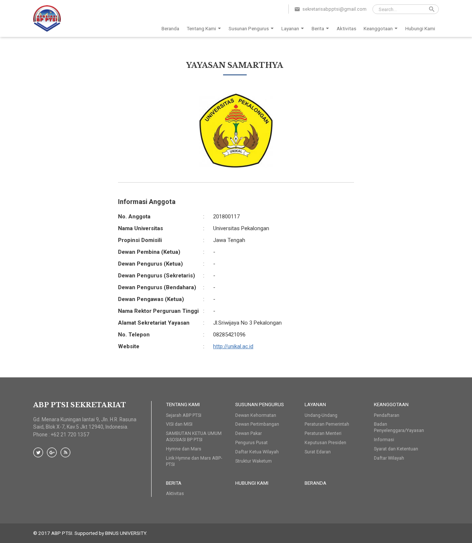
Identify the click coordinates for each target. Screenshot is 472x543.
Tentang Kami (201, 28)
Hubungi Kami (420, 28)
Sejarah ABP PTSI (183, 415)
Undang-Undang (321, 415)
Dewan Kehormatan (255, 415)
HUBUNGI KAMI (251, 483)
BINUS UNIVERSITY (125, 533)
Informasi (384, 439)
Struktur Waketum (253, 461)
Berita (318, 28)
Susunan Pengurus (249, 28)
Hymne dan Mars (183, 449)
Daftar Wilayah (389, 458)
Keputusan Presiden (325, 442)
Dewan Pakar (248, 433)
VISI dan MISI (179, 424)
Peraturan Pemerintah (327, 424)
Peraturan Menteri (323, 433)
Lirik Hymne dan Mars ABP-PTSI (194, 461)
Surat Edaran (318, 451)
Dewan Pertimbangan (257, 424)
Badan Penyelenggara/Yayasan (399, 427)
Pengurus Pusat (251, 442)
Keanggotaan (378, 28)
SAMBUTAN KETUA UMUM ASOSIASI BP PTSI (194, 436)
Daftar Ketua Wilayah (257, 451)
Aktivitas (346, 28)
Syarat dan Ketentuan (396, 449)
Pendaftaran (386, 415)
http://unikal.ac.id (233, 346)
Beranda (170, 28)
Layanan (290, 28)
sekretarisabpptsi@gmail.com (334, 9)
